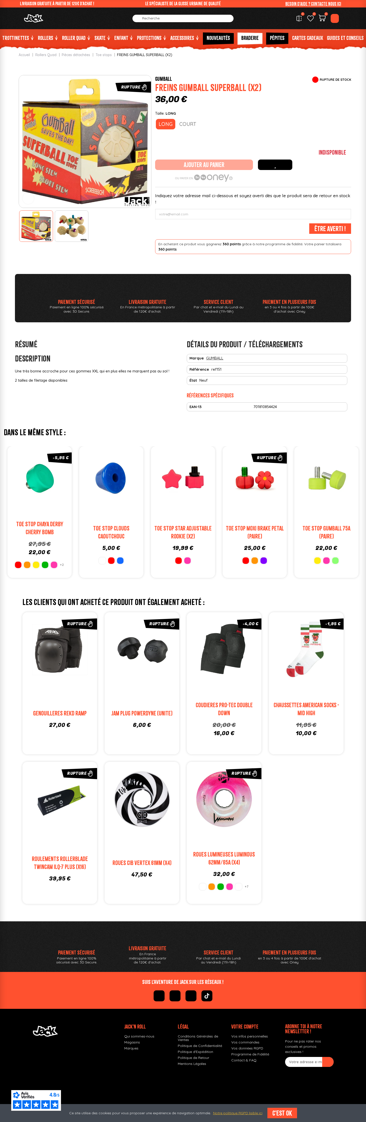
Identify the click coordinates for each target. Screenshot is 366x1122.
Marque (196, 358)
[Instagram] (175, 995)
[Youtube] (190, 995)
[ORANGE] (27, 565)
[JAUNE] (36, 565)
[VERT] (45, 565)
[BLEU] (120, 560)
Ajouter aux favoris (275, 165)
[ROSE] (54, 565)
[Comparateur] (299, 18)
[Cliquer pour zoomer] (28, 198)
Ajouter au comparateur (22, 479)
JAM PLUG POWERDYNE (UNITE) (142, 713)
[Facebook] (159, 995)
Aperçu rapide (56, 479)
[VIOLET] (263, 560)
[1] (328, 1062)
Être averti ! (330, 229)
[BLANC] (102, 560)
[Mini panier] (322, 18)
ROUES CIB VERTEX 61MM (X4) (142, 862)
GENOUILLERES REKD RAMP (60, 713)
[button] (313, 3)
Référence (199, 369)
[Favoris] (310, 18)
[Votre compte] (335, 18)
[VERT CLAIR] (335, 560)
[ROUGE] (18, 565)
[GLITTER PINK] (238, 886)
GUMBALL (163, 79)
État (193, 380)
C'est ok (282, 1113)
